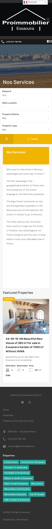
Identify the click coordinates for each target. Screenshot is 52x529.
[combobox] (26, 107)
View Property (26, 327)
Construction (11, 462)
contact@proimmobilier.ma (21, 446)
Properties (8, 415)
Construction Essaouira (32, 462)
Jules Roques (22, 519)
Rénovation (37, 483)
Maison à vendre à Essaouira (18, 478)
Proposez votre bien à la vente (18, 421)
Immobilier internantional (16, 473)
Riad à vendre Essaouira (16, 483)
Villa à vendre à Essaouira (16, 499)
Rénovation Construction (17, 489)
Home (6, 409)
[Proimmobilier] (26, 34)
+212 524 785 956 (14, 42)
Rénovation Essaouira (15, 494)
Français (32, 2)
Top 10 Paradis (36, 494)
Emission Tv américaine (15, 467)
